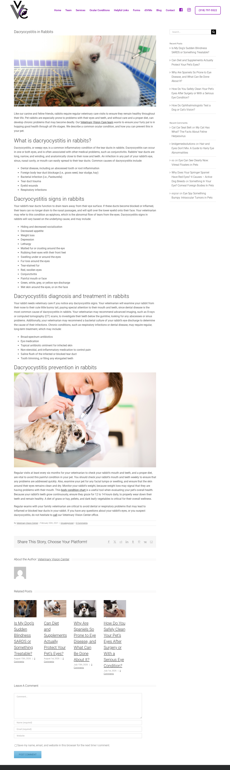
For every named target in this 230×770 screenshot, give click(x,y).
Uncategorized (67, 523)
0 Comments (82, 523)
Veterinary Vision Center (27, 523)
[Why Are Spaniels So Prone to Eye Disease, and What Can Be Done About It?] (85, 601)
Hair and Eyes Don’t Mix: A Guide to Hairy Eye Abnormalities (193, 148)
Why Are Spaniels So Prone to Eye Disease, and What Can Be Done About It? (85, 641)
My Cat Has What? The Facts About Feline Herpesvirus (191, 132)
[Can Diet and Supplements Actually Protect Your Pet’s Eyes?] (55, 601)
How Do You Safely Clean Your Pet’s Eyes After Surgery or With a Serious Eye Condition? (193, 93)
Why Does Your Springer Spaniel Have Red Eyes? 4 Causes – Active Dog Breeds (192, 177)
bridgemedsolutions (183, 143)
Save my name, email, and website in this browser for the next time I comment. (63, 745)
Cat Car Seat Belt (181, 127)
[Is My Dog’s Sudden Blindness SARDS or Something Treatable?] (25, 601)
